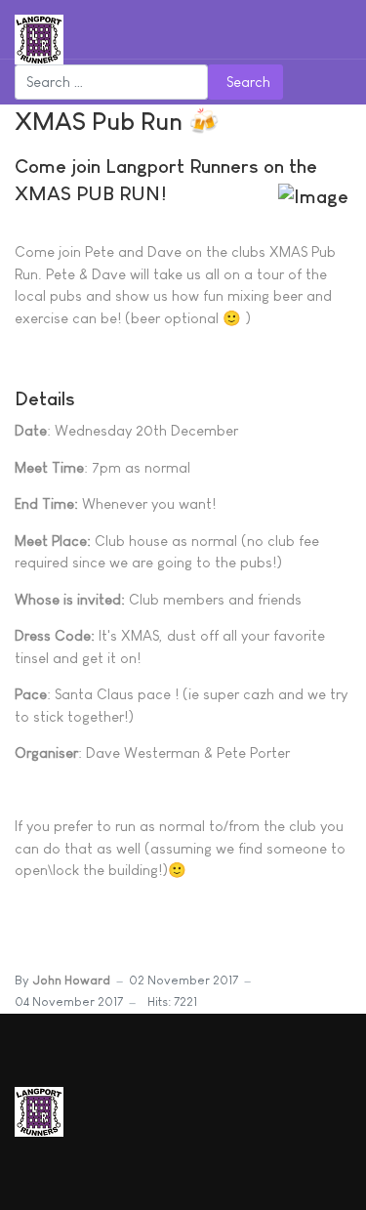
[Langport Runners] (39, 37)
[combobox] (111, 82)
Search (248, 81)
